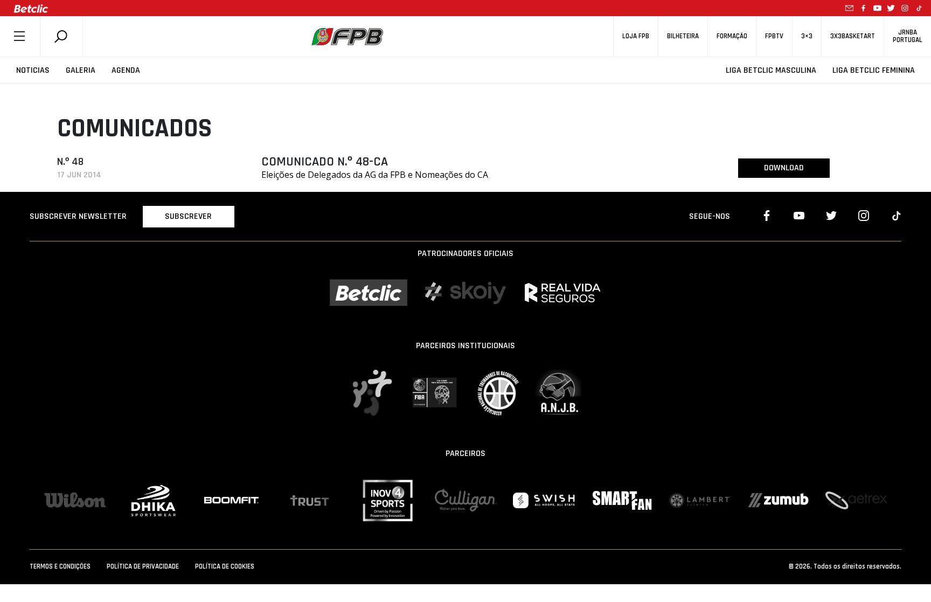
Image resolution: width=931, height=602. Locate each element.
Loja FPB (635, 36)
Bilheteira (683, 36)
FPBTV (774, 36)
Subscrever (188, 216)
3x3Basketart (852, 36)
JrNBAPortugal (907, 36)
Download (784, 168)
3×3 (806, 36)
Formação (732, 36)
